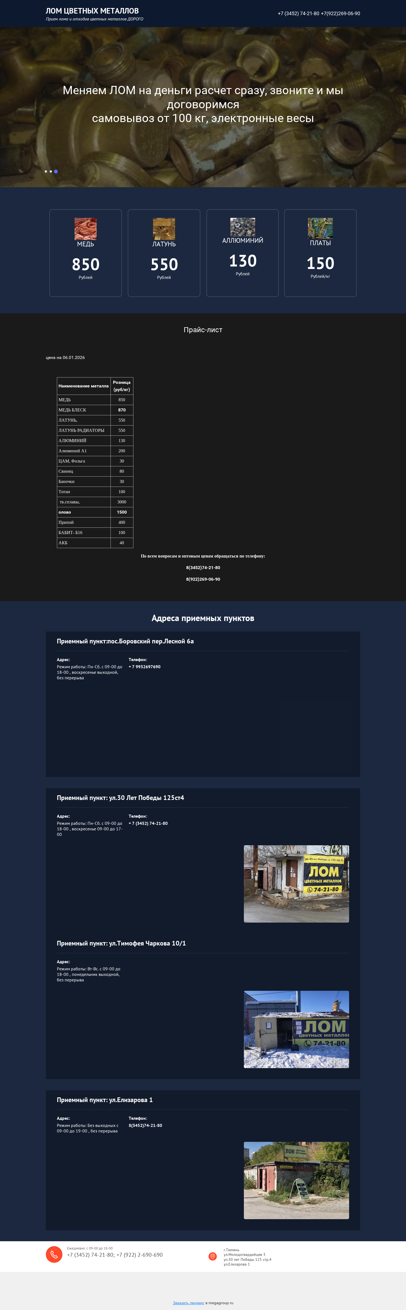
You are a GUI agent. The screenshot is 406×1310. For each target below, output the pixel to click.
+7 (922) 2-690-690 (140, 1254)
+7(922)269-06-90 (340, 13)
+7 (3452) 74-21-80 (298, 13)
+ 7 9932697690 (144, 666)
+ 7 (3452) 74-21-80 (148, 823)
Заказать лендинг (188, 1303)
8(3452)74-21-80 (145, 1125)
